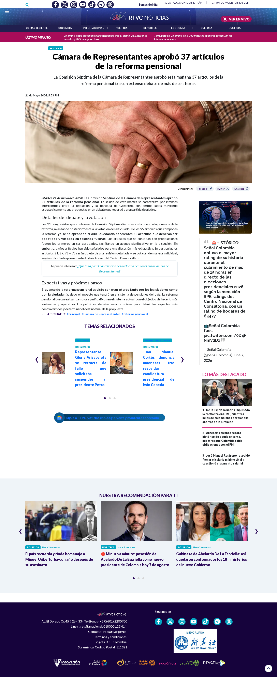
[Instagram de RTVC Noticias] (182, 621)
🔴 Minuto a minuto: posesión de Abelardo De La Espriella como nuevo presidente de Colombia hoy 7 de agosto (135, 559)
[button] (104, 398)
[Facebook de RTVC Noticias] (158, 621)
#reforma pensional (135, 314)
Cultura (206, 27)
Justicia (235, 27)
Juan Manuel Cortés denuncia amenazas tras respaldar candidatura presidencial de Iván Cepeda (159, 368)
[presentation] (36, 358)
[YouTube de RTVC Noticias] (193, 621)
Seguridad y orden (157, 340)
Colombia (65, 27)
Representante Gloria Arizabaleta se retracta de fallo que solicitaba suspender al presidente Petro (91, 368)
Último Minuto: (38, 37)
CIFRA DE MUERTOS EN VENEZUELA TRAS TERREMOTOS (165, 2)
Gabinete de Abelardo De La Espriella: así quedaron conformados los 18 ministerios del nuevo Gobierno (211, 559)
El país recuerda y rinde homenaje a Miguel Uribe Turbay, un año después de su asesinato (59, 559)
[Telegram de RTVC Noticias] (217, 621)
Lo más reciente (37, 27)
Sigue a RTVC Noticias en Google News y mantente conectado (112, 418)
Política (122, 27)
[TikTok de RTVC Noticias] (205, 621)
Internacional (93, 27)
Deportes (150, 27)
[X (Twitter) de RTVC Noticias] (170, 621)
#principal (73, 314)
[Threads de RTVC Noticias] (229, 621)
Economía (178, 27)
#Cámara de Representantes (101, 314)
